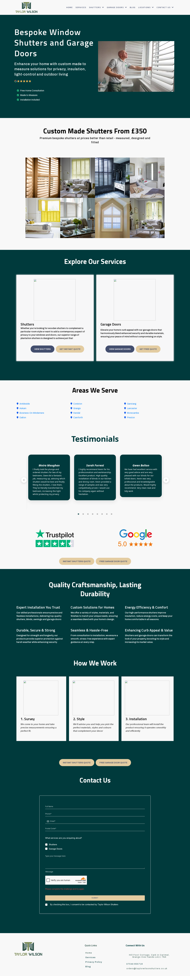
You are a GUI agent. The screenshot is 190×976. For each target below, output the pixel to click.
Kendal (76, 413)
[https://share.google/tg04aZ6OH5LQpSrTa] (135, 538)
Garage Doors (55, 849)
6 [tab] (102, 514)
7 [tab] (106, 514)
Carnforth (78, 417)
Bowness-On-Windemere (31, 413)
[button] (103, 7)
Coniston (77, 404)
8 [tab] (111, 514)
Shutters (53, 844)
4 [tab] (92, 514)
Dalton (22, 417)
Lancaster (132, 408)
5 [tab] (97, 514)
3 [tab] (88, 514)
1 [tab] (78, 514)
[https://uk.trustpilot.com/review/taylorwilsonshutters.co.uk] (54, 538)
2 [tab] (83, 514)
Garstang (131, 404)
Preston (131, 417)
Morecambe (133, 413)
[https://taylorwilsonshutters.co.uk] (26, 7)
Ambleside (24, 404)
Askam (22, 408)
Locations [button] (144, 7)
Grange (77, 408)
